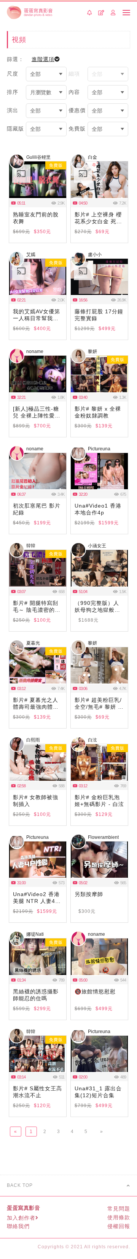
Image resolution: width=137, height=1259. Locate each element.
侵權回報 (118, 1226)
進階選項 (43, 59)
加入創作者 (21, 1218)
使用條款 (118, 1217)
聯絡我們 (18, 1226)
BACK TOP (20, 1185)
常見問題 (118, 1209)
